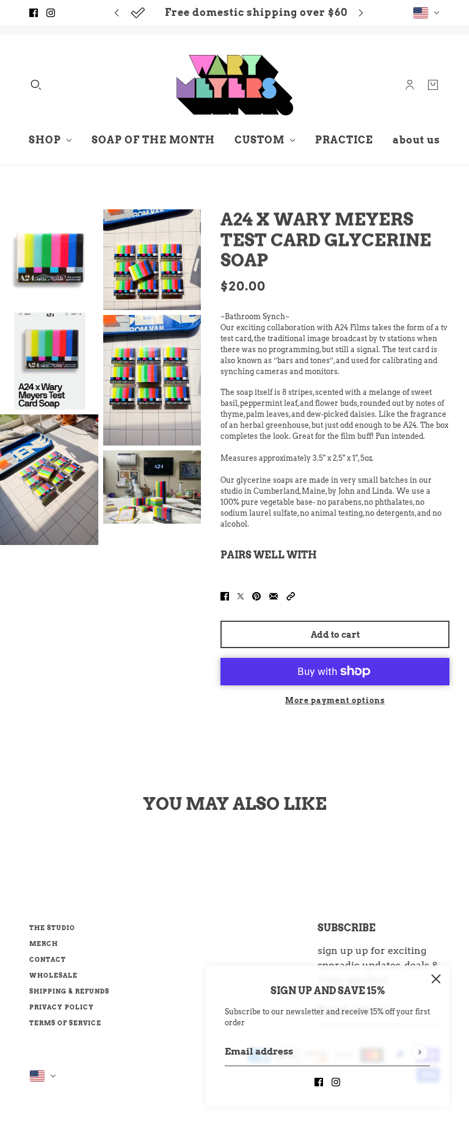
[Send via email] (273, 595)
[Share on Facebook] (225, 595)
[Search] (36, 85)
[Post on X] (241, 595)
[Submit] (419, 1052)
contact (47, 959)
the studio (52, 927)
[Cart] (433, 85)
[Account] (409, 85)
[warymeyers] (234, 84)
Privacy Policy (61, 1007)
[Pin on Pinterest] (256, 595)
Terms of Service (65, 1023)
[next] (360, 12)
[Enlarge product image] (49, 258)
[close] (436, 979)
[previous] (116, 12)
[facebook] (33, 12)
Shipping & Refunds (69, 991)
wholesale (53, 975)
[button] (291, 595)
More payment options (335, 700)
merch (43, 943)
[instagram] (51, 12)
